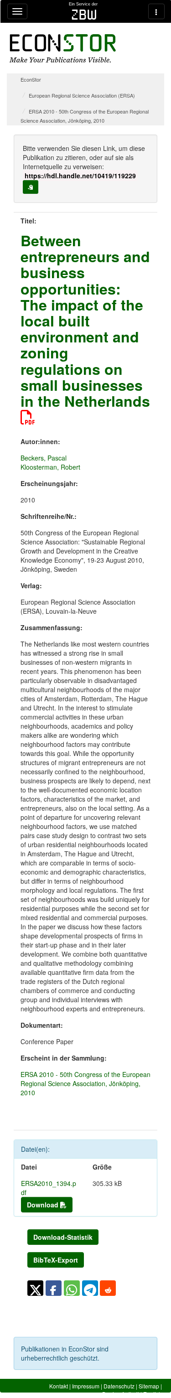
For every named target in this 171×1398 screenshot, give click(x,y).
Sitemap (149, 1386)
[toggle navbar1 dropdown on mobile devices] (17, 11)
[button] (35, 1288)
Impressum (85, 1386)
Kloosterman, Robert (50, 466)
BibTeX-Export (55, 1259)
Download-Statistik (63, 1237)
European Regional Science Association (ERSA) (82, 95)
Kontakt (58, 1386)
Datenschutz (119, 1386)
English (152, 1394)
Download (43, 1204)
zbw (84, 14)
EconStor (31, 79)
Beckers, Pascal (44, 457)
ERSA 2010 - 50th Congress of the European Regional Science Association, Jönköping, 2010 (85, 1083)
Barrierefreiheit (120, 1394)
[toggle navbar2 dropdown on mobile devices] (156, 11)
